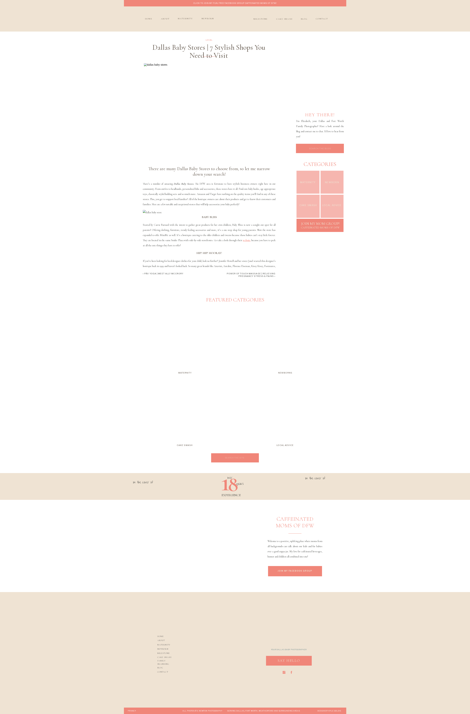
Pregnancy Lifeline (153, 585)
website (247, 240)
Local (209, 40)
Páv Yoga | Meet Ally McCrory (163, 273)
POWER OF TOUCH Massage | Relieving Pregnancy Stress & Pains (251, 274)
